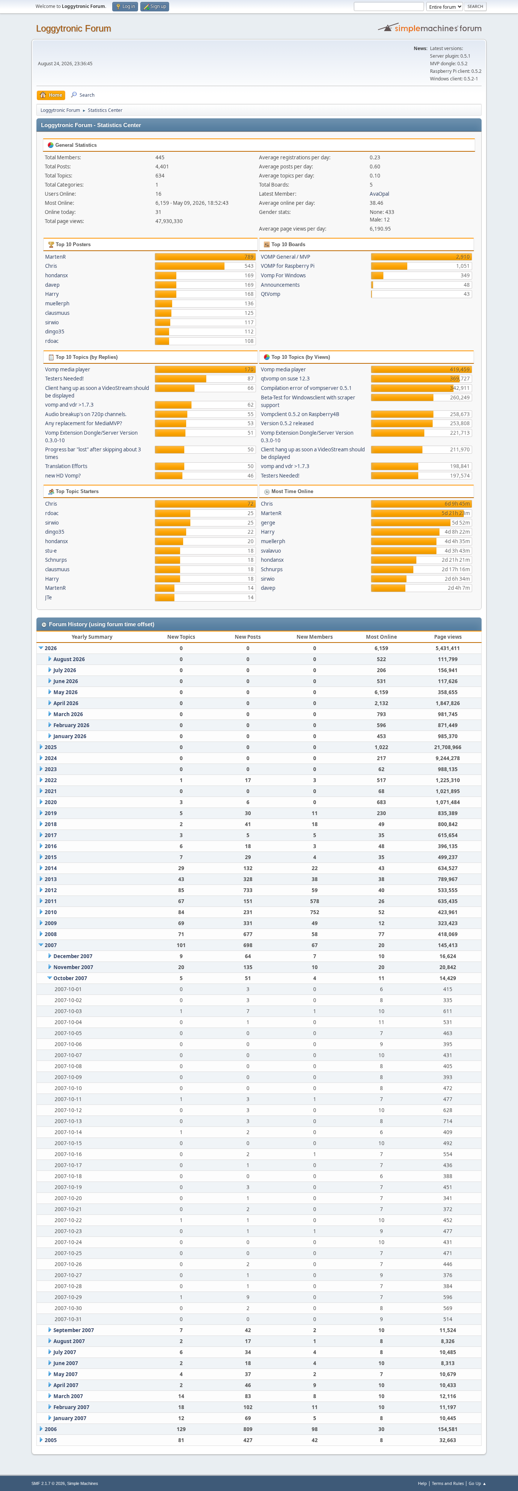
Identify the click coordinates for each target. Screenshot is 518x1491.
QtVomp (270, 294)
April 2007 (65, 1385)
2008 (51, 934)
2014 (51, 868)
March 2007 (68, 1396)
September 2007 (73, 1330)
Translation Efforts (66, 466)
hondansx (56, 275)
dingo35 (54, 331)
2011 (51, 901)
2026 (51, 648)
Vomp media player (67, 369)
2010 (51, 912)
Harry (52, 294)
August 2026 (69, 659)
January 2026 (69, 736)
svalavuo (271, 550)
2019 (51, 813)
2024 (51, 758)
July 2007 (64, 1352)
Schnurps (56, 559)
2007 (51, 945)
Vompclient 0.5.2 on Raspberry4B (300, 414)
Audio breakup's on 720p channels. (86, 414)
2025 (51, 747)
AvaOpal (379, 193)
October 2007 (70, 978)
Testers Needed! (64, 378)
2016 (51, 846)
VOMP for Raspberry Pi (287, 265)
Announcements (280, 284)
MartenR (55, 256)
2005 (51, 1440)
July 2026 (64, 670)
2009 (51, 923)
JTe (48, 597)
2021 (51, 791)
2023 (51, 769)
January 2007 (69, 1418)
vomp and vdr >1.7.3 (69, 404)
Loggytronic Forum (73, 28)
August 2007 (69, 1341)
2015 (51, 857)
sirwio (52, 322)
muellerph (57, 303)
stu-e (51, 550)
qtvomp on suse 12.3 (285, 378)
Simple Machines (82, 1483)
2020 (51, 802)
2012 (51, 890)
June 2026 (65, 681)
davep (52, 284)
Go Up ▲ (478, 1483)
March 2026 (68, 714)
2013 (51, 879)
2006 (51, 1429)
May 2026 (65, 692)
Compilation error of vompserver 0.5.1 (306, 388)
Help (422, 1483)
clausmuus (57, 313)
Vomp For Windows (283, 275)
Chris (51, 265)
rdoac (51, 341)
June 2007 (65, 1363)
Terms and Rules (448, 1483)
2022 (51, 780)
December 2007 (73, 956)
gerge (268, 522)
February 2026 (71, 725)
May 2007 (65, 1374)
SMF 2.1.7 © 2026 (48, 1483)
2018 (51, 824)
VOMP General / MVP (285, 256)
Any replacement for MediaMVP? (83, 423)
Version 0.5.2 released (287, 423)
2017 (51, 835)
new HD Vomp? (63, 475)
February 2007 (71, 1407)
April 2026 (65, 703)
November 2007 (73, 967)
